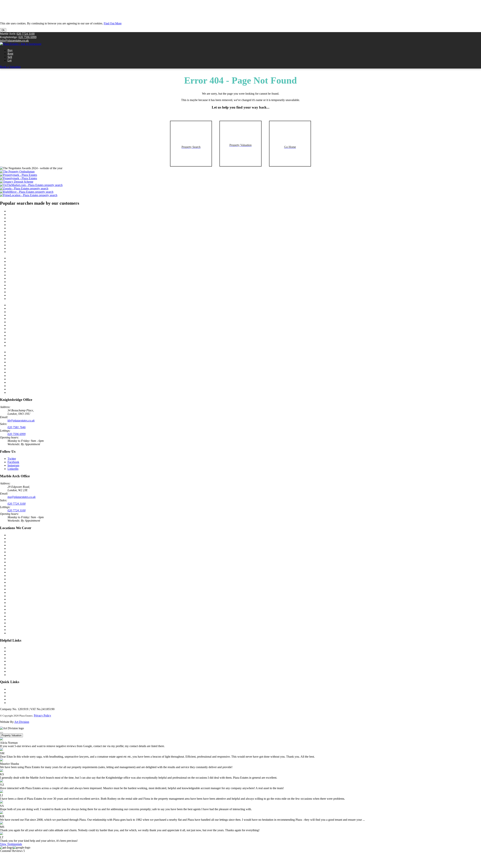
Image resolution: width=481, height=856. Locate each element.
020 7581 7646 (17, 427)
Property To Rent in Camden (25, 328)
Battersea (13, 565)
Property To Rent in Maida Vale (26, 382)
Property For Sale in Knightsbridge (28, 248)
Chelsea (12, 545)
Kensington (14, 555)
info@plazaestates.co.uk (14, 40)
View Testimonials (11, 844)
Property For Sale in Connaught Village (31, 241)
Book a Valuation (10, 66)
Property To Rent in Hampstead (26, 379)
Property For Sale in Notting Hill (27, 298)
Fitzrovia (13, 609)
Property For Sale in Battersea (25, 261)
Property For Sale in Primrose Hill (28, 228)
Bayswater (14, 592)
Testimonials (15, 696)
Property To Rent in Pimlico (24, 375)
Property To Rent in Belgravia (25, 368)
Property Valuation (11, 735)
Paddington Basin (18, 633)
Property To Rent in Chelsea (24, 345)
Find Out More (113, 23)
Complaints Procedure (21, 699)
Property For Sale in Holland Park (28, 295)
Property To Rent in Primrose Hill (28, 322)
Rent (10, 53)
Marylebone (15, 552)
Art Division (21, 721)
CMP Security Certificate (22, 674)
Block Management (19, 657)
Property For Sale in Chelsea (25, 251)
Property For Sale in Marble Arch (27, 264)
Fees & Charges (17, 702)
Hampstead (14, 612)
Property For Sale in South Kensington (31, 258)
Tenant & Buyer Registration (25, 654)
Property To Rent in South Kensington (30, 352)
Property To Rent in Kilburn (24, 325)
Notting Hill (15, 575)
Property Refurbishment (22, 664)
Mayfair (12, 585)
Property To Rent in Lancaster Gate (29, 315)
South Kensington (18, 548)
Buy (10, 50)
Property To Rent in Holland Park (28, 389)
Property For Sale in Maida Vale (27, 288)
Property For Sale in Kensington (27, 245)
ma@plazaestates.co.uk (22, 497)
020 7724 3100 (26, 33)
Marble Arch (15, 535)
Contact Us (14, 647)
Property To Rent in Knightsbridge (28, 342)
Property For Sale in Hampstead (26, 285)
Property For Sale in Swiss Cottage (28, 238)
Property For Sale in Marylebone (27, 278)
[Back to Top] (1, 732)
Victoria (12, 558)
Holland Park (15, 582)
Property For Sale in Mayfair (25, 271)
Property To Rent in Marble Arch (27, 358)
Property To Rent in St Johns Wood (29, 362)
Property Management (21, 661)
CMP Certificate (17, 671)
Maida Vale (14, 572)
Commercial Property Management (28, 668)
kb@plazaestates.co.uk (21, 420)
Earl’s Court (15, 629)
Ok (3, 30)
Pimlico (12, 589)
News (11, 689)
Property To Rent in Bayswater (26, 308)
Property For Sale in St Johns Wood (29, 268)
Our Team (14, 692)
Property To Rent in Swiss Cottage (28, 332)
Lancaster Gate (16, 622)
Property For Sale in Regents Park (28, 217)
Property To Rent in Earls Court (26, 385)
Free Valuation (16, 651)
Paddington (14, 541)
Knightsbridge (16, 538)
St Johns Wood (16, 579)
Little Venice (15, 595)
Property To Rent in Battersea (25, 355)
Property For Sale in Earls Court (27, 291)
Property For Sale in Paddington (27, 211)
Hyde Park (14, 606)
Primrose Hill (15, 602)
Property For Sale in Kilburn (24, 231)
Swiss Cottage (16, 619)
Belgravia (13, 562)
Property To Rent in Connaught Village (31, 335)
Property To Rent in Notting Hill (27, 392)
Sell (10, 57)
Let (9, 60)
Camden (12, 626)
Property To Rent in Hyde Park (26, 318)
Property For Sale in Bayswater (26, 214)
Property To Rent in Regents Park (28, 311)
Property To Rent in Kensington (26, 338)
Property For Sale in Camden (25, 234)
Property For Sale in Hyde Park (26, 224)
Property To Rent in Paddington (26, 305)
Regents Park (15, 599)
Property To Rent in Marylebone (27, 372)
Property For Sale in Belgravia (26, 275)
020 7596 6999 (27, 37)
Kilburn (12, 616)
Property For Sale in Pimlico (24, 281)
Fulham (12, 568)
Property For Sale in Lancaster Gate (29, 221)
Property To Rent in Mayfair (24, 365)
